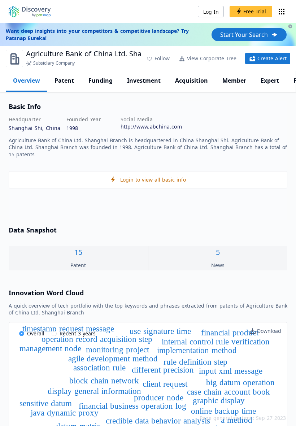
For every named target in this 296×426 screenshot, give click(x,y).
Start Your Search (244, 35)
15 (78, 252)
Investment (144, 80)
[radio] (31, 334)
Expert (270, 80)
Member (234, 80)
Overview (26, 80)
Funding (100, 80)
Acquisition (191, 80)
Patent (64, 80)
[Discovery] (30, 11)
